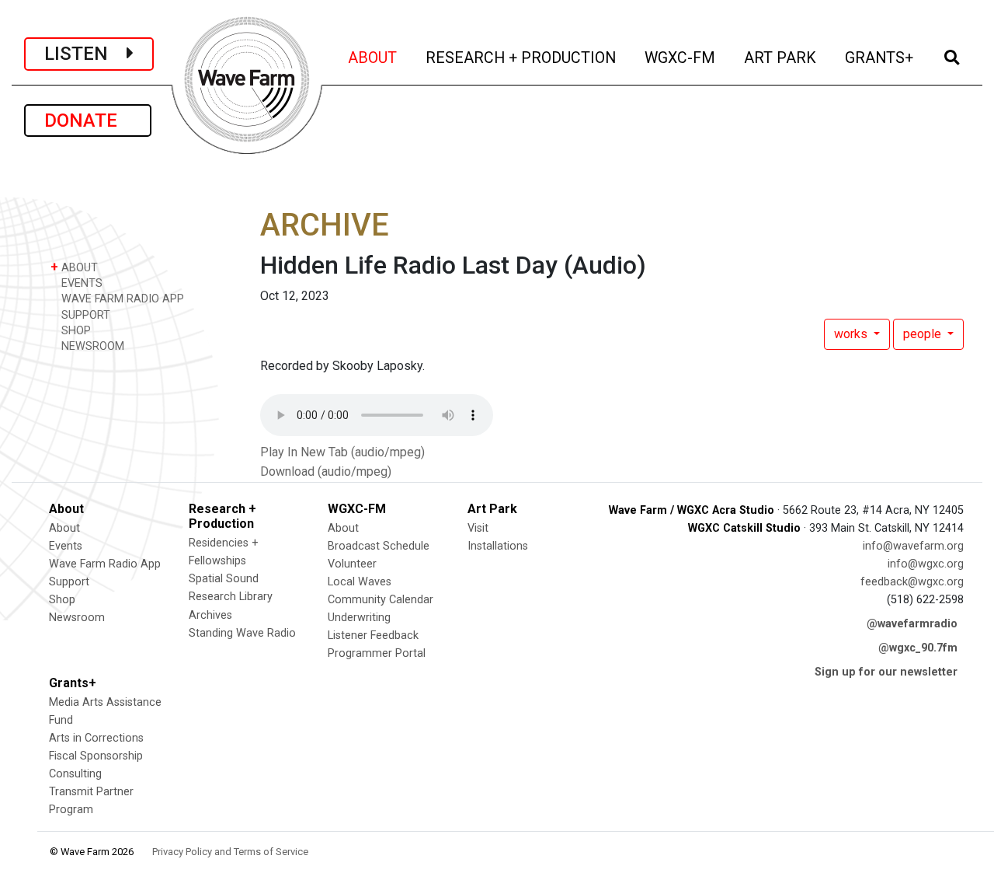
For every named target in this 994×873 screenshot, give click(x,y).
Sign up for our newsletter (886, 672)
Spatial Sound (224, 578)
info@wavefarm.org (913, 546)
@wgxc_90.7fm (918, 648)
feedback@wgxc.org (912, 581)
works (852, 334)
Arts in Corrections (96, 738)
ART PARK (781, 57)
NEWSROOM (91, 346)
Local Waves (359, 581)
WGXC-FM (681, 57)
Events (65, 546)
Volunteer (352, 564)
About (64, 528)
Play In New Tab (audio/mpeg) (342, 452)
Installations (497, 546)
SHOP (74, 330)
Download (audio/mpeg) (325, 471)
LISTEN (85, 54)
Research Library (231, 596)
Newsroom (77, 617)
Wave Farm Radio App (105, 564)
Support (69, 581)
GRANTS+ (880, 57)
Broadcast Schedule (378, 546)
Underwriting (359, 617)
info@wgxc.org (926, 564)
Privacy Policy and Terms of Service (230, 851)
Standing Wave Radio (242, 633)
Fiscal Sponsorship (96, 756)
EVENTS (80, 283)
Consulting (75, 773)
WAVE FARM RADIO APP (121, 299)
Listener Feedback (373, 635)
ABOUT (373, 57)
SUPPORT (84, 315)
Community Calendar (380, 599)
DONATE (87, 120)
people (923, 334)
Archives (210, 615)
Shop (62, 599)
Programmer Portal (377, 653)
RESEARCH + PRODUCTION (522, 57)
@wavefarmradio (912, 623)
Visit (477, 528)
